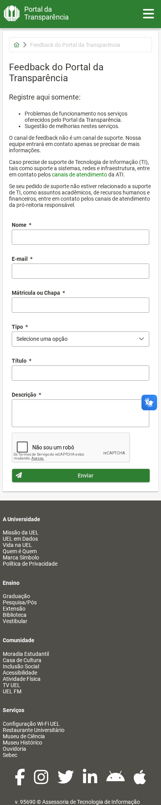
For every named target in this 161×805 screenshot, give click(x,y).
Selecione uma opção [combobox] (42, 339)
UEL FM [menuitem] (12, 691)
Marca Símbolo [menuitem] (21, 557)
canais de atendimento (79, 174)
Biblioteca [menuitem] (15, 615)
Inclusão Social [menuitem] (21, 666)
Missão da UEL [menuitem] (21, 532)
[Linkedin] (90, 781)
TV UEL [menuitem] (11, 685)
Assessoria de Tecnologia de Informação (91, 802)
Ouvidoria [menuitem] (14, 749)
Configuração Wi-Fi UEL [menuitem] (31, 724)
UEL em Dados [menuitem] (20, 539)
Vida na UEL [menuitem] (17, 545)
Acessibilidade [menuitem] (20, 673)
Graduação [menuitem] (16, 596)
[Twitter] (66, 781)
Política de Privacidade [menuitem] (30, 564)
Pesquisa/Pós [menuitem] (20, 602)
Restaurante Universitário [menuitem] (33, 730)
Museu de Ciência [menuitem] (24, 736)
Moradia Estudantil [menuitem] (26, 654)
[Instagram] (42, 781)
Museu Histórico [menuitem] (22, 742)
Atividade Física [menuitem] (22, 679)
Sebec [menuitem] (10, 755)
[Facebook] (20, 781)
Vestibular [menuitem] (15, 621)
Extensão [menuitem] (14, 609)
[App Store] (140, 781)
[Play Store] (116, 781)
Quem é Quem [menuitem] (20, 551)
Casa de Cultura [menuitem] (22, 660)
